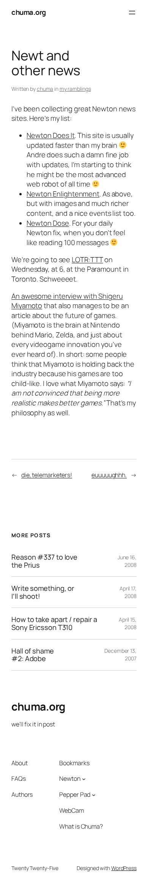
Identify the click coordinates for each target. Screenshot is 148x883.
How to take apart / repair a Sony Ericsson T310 (54, 623)
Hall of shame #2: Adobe (32, 655)
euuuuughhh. (109, 475)
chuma (45, 88)
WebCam (71, 810)
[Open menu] (132, 12)
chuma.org (28, 12)
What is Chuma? (81, 826)
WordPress (124, 868)
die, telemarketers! (46, 475)
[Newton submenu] (84, 779)
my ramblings (75, 88)
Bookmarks (74, 763)
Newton (69, 778)
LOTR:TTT (87, 259)
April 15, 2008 (128, 623)
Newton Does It (51, 135)
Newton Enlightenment (63, 193)
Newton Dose (48, 223)
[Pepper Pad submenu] (94, 795)
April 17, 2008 (128, 592)
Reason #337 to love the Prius (44, 561)
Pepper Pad (74, 794)
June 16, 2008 (127, 561)
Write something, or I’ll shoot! (42, 592)
